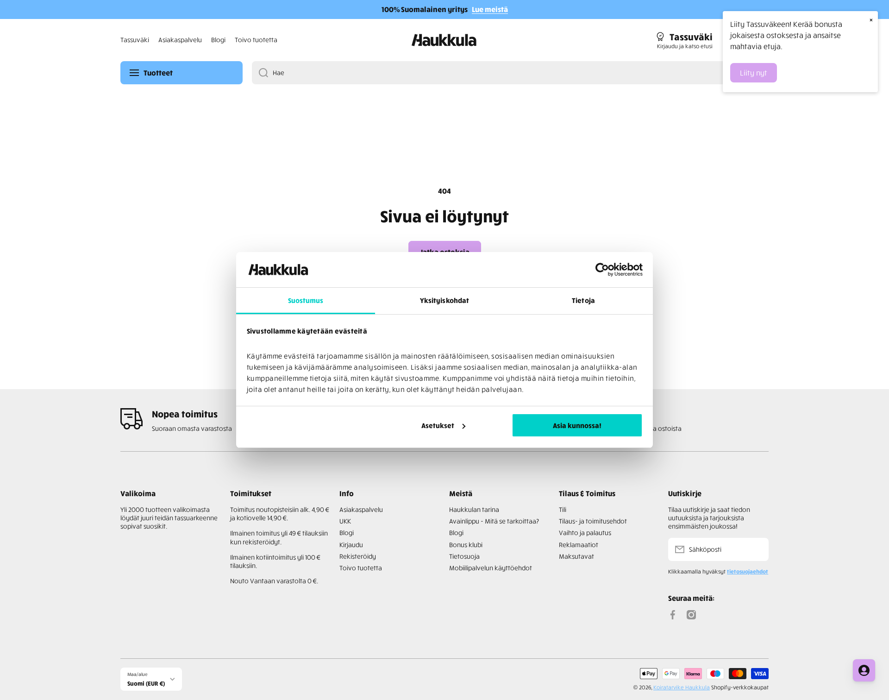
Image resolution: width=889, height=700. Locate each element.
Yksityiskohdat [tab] (444, 300)
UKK (345, 521)
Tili (562, 509)
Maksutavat (576, 556)
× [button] (871, 19)
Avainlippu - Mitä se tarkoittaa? (494, 521)
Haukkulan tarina (474, 509)
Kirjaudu (351, 545)
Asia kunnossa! (577, 425)
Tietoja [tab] (583, 300)
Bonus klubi (465, 545)
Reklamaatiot (578, 545)
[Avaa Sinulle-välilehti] (864, 670)
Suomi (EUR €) (146, 683)
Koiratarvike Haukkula (681, 687)
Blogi (346, 532)
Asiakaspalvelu (361, 509)
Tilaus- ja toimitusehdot (593, 521)
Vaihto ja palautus (585, 532)
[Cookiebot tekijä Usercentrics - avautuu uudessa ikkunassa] (602, 270)
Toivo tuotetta (360, 568)
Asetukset (437, 425)
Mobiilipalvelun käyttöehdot (490, 568)
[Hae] (260, 72)
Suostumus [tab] (306, 300)
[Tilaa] (757, 549)
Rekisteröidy (357, 556)
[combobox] (510, 72)
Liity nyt (753, 72)
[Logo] (444, 40)
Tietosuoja (464, 556)
